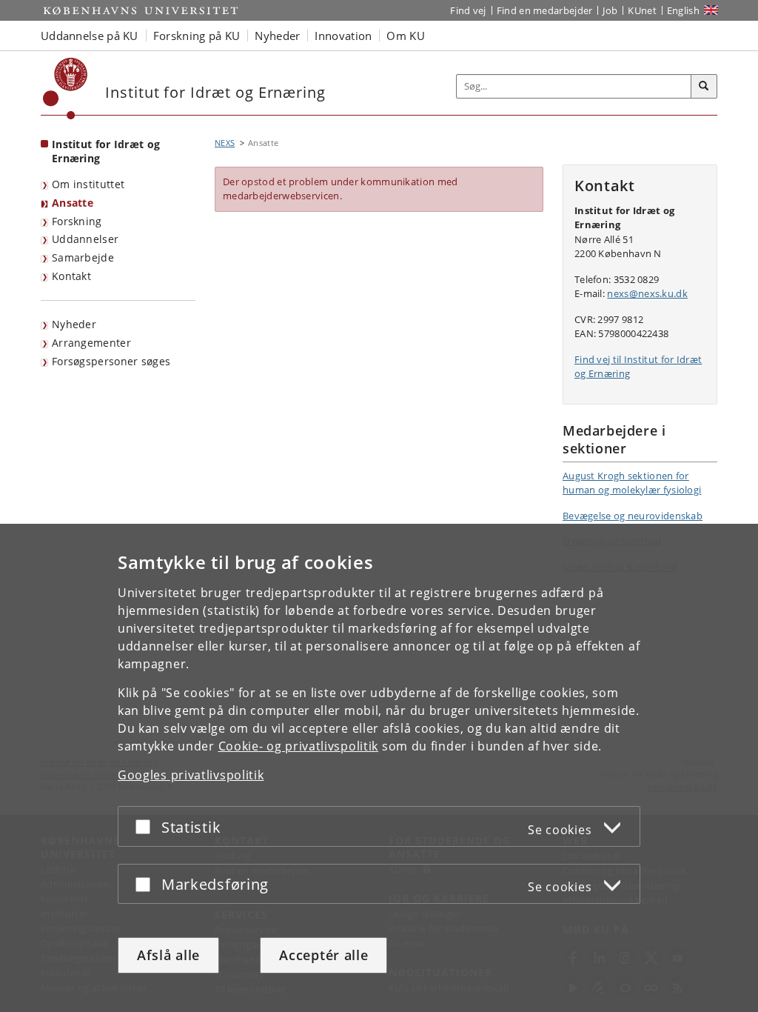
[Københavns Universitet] (65, 88)
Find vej (468, 10)
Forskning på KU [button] (197, 35)
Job (610, 10)
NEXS (225, 142)
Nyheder (74, 324)
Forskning (77, 221)
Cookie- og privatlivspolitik (298, 746)
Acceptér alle (323, 955)
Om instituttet (88, 184)
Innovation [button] (343, 35)
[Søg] (704, 86)
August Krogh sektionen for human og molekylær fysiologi (632, 483)
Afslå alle (168, 955)
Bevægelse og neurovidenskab (632, 515)
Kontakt (71, 276)
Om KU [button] (405, 35)
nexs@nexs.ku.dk (647, 293)
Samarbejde (83, 257)
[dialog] (379, 768)
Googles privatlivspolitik (191, 775)
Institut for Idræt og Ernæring (106, 151)
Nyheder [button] (277, 35)
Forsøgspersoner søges (111, 361)
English (683, 10)
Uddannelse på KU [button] (89, 35)
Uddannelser (85, 239)
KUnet (642, 10)
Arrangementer (91, 343)
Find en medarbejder (545, 10)
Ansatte (72, 203)
